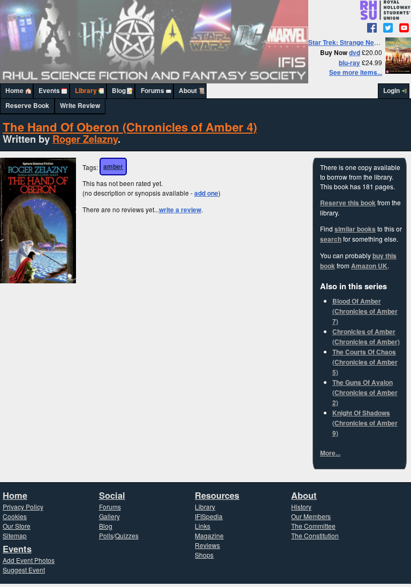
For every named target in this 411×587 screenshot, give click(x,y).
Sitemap (15, 535)
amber (113, 166)
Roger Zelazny (85, 139)
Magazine (209, 535)
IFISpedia (209, 516)
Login (391, 90)
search (330, 239)
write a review (180, 209)
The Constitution (315, 535)
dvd (354, 52)
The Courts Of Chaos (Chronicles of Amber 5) (365, 362)
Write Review (80, 105)
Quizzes (127, 535)
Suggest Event (24, 569)
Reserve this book (348, 202)
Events (49, 90)
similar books (355, 229)
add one (206, 193)
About (188, 90)
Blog (119, 90)
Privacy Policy (23, 506)
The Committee (313, 525)
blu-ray (349, 62)
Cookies (15, 516)
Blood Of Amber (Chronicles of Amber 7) (365, 311)
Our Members (311, 516)
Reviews (207, 545)
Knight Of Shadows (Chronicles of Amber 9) (365, 423)
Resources (217, 495)
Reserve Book (27, 105)
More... (330, 453)
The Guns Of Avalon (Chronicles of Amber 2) (365, 392)
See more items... (355, 72)
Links (202, 525)
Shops (204, 554)
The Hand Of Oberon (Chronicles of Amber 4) (130, 126)
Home (14, 90)
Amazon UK (369, 266)
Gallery (109, 516)
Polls (106, 535)
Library (86, 90)
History (301, 506)
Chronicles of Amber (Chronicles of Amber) (366, 336)
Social (112, 495)
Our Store (17, 525)
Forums (152, 90)
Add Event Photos (29, 560)
